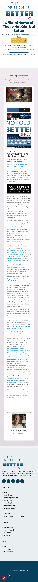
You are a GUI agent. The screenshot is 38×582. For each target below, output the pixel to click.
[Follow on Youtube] (25, 65)
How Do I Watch (9, 530)
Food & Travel (8, 511)
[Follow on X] (15, 65)
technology (24, 82)
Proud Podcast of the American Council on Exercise (19, 54)
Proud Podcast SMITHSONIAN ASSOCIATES (16, 35)
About (6, 546)
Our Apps (7, 535)
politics (12, 82)
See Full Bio (18, 434)
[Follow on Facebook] (12, 65)
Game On (7, 514)
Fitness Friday (8, 500)
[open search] (17, 58)
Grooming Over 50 (10, 503)
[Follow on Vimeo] (22, 65)
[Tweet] (24, 110)
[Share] (13, 110)
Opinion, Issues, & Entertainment (15, 516)
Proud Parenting (9, 506)
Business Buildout (10, 508)
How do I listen (8, 527)
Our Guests (7, 549)
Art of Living (8, 495)
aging (16, 80)
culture (25, 80)
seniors (17, 82)
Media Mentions (9, 552)
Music (6, 492)
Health (30, 80)
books (21, 80)
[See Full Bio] (24, 434)
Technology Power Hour (12, 498)
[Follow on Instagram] (19, 65)
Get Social (7, 533)
